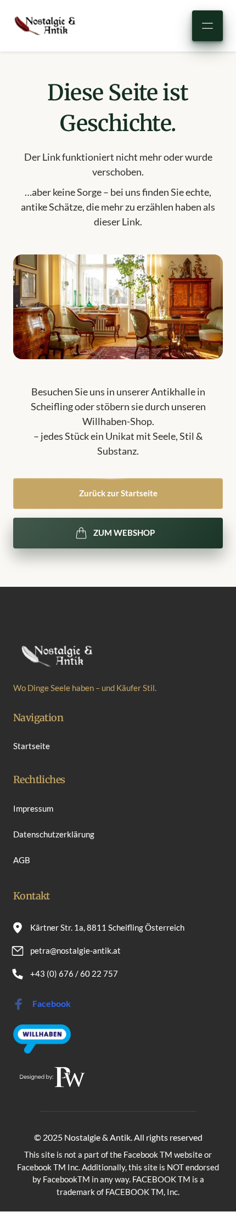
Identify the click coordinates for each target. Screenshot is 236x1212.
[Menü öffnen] (207, 25)
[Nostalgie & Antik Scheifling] (42, 1039)
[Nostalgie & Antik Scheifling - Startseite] (44, 25)
